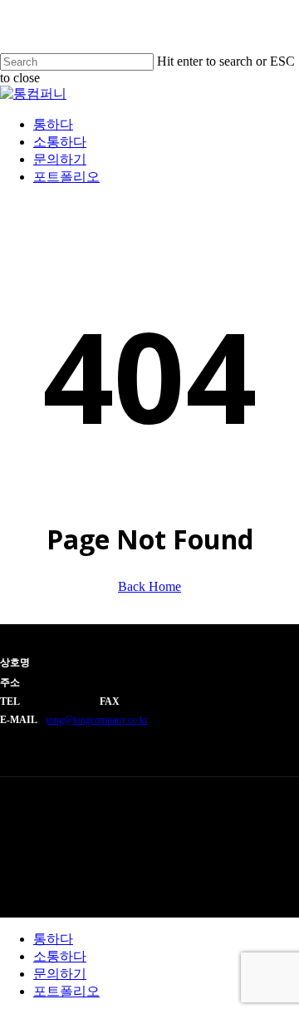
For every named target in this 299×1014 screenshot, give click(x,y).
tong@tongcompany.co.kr (97, 720)
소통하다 (59, 956)
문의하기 (59, 974)
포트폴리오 (66, 991)
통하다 (53, 939)
